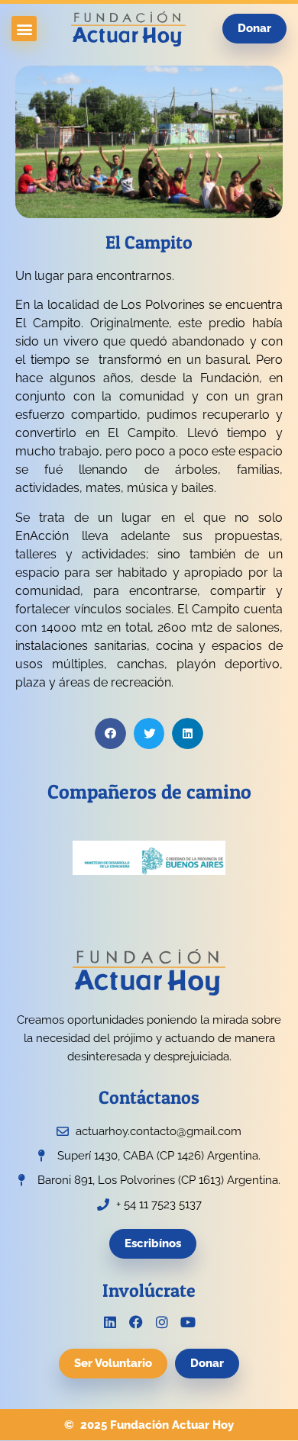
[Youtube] (188, 1322)
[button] (24, 28)
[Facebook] (136, 1322)
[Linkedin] (110, 1322)
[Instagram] (162, 1322)
